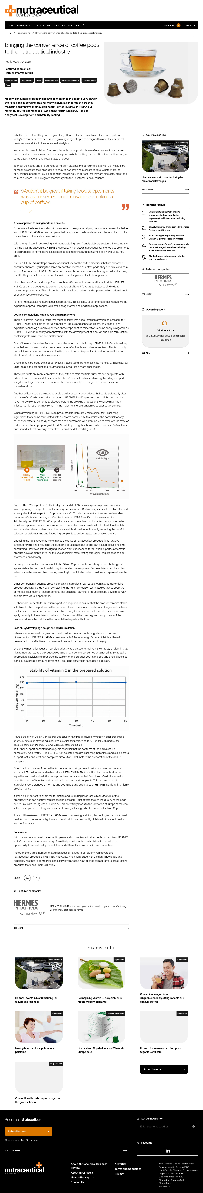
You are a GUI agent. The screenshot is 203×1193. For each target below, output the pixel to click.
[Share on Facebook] (36, 878)
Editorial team (70, 25)
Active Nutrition (89, 80)
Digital (38, 80)
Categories (23, 25)
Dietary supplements (70, 80)
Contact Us (77, 1182)
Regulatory (182, 1013)
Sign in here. (32, 1140)
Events (40, 25)
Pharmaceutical (51, 80)
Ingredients (119, 959)
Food (8, 85)
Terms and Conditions (128, 1168)
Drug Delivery (27, 80)
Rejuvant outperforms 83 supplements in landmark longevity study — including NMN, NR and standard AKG (169, 247)
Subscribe (169, 25)
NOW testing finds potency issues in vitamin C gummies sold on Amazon (166, 237)
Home (11, 25)
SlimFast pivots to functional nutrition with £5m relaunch (167, 258)
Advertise (121, 1164)
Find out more (12, 1150)
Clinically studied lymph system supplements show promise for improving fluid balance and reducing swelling (167, 216)
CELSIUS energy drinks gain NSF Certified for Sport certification (169, 228)
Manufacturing (11, 80)
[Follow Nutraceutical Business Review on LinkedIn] (167, 1151)
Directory (53, 25)
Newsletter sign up (82, 1177)
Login (189, 25)
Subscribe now (152, 1069)
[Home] (11, 33)
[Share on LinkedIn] (27, 878)
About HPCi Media (82, 1172)
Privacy (119, 1173)
